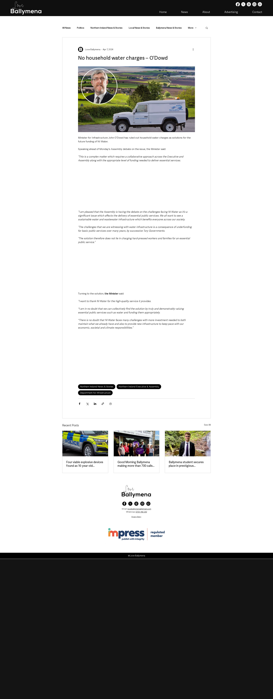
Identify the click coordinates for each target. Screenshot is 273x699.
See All (207, 424)
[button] (206, 28)
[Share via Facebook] (79, 403)
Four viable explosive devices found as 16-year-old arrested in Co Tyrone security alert (84, 464)
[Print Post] (110, 403)
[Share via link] (102, 403)
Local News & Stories (139, 28)
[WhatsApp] (148, 504)
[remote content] (136, 186)
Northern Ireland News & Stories (106, 28)
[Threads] (249, 4)
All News (66, 28)
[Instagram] (254, 4)
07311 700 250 (141, 512)
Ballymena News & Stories (169, 28)
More (190, 28)
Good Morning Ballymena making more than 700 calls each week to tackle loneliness (135, 464)
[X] (243, 4)
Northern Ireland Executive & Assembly (139, 386)
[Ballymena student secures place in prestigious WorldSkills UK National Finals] (188, 443)
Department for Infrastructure (95, 392)
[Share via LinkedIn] (95, 403)
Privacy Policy (136, 517)
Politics (80, 28)
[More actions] (193, 49)
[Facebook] (238, 4)
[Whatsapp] (260, 4)
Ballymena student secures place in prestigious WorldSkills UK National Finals (186, 464)
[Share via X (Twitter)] (87, 403)
